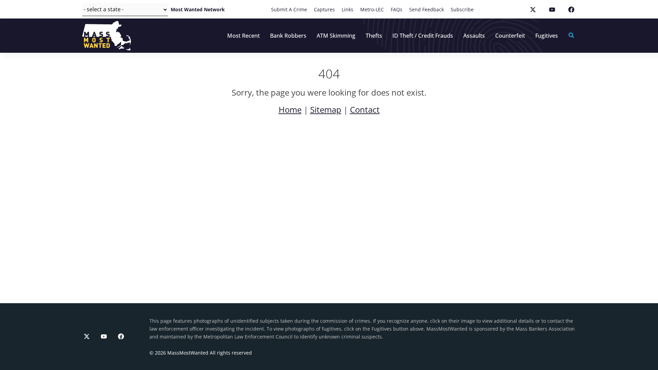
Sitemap (325, 109)
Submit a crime (289, 9)
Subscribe (462, 9)
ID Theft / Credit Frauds (422, 35)
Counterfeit (510, 35)
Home (290, 109)
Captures (324, 9)
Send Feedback (426, 9)
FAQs (396, 9)
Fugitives (546, 35)
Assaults (474, 35)
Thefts (374, 35)
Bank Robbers (288, 35)
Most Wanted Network (198, 9)
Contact (365, 109)
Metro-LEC (372, 9)
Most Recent (243, 35)
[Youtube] (103, 336)
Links (347, 9)
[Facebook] (121, 336)
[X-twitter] (86, 336)
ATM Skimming (336, 35)
